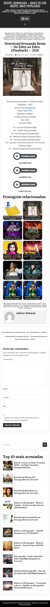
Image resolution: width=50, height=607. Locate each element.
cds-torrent (25, 307)
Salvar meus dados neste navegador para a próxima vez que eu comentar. (21, 419)
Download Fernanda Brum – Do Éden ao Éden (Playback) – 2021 (25, 47)
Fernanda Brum (21, 36)
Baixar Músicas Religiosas (32, 305)
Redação (10, 55)
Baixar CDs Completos (15, 33)
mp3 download (21, 38)
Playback (19, 39)
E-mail (6, 397)
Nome (6, 389)
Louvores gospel (9, 38)
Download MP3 (10, 36)
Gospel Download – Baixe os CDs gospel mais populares (25, 4)
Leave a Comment (37, 55)
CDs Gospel (16, 307)
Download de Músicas (35, 35)
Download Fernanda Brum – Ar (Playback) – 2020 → (25, 332)
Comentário (8, 359)
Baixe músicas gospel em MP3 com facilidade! (25, 34)
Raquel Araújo (28, 39)
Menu (27, 18)
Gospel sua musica (25, 308)
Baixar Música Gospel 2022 (12, 305)
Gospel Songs (38, 36)
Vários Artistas (39, 39)
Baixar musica (28, 33)
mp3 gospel (30, 38)
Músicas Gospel (9, 39)
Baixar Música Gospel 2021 (36, 303)
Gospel (30, 36)
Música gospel (40, 38)
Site (4, 406)
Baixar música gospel (18, 303)
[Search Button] (25, 24)
